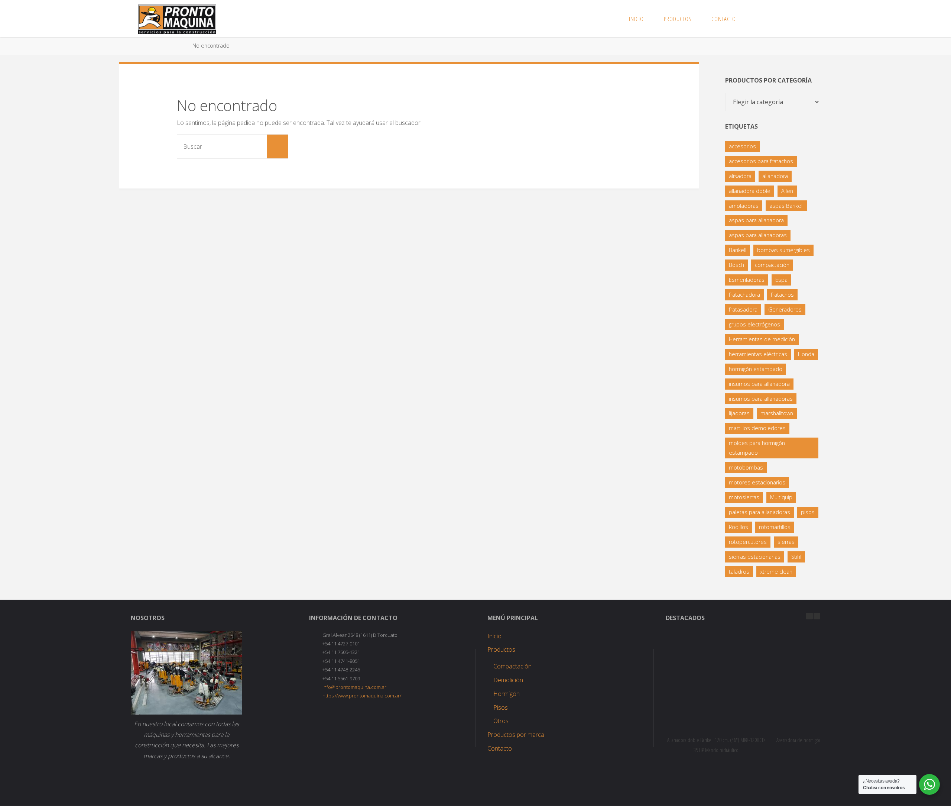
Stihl (796, 556)
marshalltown (776, 413)
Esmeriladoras (747, 279)
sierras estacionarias (754, 556)
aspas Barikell (786, 205)
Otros (501, 721)
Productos (501, 649)
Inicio (494, 636)
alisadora (740, 176)
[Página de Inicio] (179, 45)
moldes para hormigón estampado (757, 447)
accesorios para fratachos (761, 161)
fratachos (782, 294)
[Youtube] (807, 19)
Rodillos (738, 527)
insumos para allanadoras (761, 398)
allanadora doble (749, 190)
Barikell (737, 250)
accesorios (742, 146)
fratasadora (743, 309)
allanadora (775, 176)
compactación (772, 264)
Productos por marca (515, 735)
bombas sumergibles (783, 250)
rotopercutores (748, 541)
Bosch (736, 264)
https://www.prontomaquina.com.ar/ (361, 695)
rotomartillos (775, 527)
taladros (739, 571)
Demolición (508, 680)
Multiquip (781, 497)
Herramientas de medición (762, 339)
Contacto (499, 748)
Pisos (500, 707)
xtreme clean (776, 571)
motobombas (746, 467)
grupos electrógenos (754, 324)
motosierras (744, 497)
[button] (817, 616)
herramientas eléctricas (758, 354)
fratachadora (744, 294)
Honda (806, 354)
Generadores (785, 309)
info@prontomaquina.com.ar (354, 687)
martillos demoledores (757, 428)
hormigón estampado (755, 369)
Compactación (512, 666)
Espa (781, 279)
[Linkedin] (795, 19)
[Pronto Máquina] (177, 18)
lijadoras (739, 413)
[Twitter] (783, 19)
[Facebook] (771, 19)
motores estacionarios (757, 482)
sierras (786, 541)
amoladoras (744, 205)
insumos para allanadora (759, 383)
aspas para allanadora (756, 220)
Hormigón (506, 694)
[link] (754, 18)
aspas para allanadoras (758, 235)
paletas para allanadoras (759, 512)
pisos (808, 512)
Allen (787, 190)
